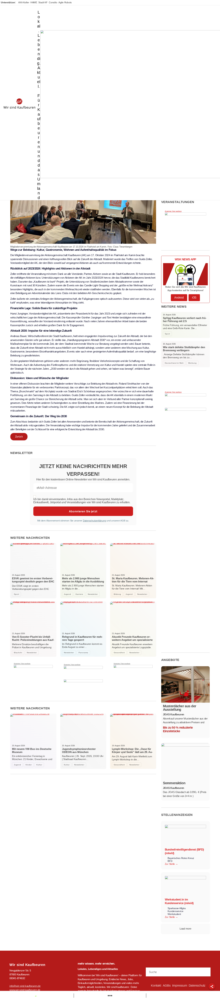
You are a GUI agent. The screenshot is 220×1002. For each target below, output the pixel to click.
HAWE (33, 2)
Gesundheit (119, 653)
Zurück (19, 436)
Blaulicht (18, 653)
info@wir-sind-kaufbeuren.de (25, 985)
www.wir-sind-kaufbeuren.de (24, 989)
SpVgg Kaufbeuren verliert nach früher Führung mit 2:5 (184, 320)
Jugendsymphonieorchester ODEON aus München (79, 750)
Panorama (83, 653)
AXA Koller (23, 2)
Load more (185, 928)
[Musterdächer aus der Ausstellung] (185, 684)
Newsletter (93, 594)
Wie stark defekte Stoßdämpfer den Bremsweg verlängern (184, 349)
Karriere (79, 594)
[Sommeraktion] (185, 761)
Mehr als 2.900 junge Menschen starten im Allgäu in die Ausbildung (83, 580)
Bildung (117, 594)
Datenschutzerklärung (94, 520)
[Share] (211, 986)
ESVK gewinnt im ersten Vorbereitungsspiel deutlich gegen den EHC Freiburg (33, 581)
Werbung (192, 363)
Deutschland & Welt (174, 363)
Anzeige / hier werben (22, 664)
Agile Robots (65, 2)
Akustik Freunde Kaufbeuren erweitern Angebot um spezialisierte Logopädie (132, 639)
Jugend (67, 594)
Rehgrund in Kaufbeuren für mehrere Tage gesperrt (82, 638)
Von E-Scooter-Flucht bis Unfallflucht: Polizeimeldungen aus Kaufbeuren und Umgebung (33, 639)
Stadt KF (42, 2)
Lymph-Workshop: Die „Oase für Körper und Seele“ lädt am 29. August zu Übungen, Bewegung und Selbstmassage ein (132, 753)
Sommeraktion (174, 783)
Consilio (53, 2)
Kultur (39, 765)
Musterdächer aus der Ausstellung (179, 707)
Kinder (29, 765)
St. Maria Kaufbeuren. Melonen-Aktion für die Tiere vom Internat (133, 580)
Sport (16, 594)
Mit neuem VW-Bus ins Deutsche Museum (31, 750)
